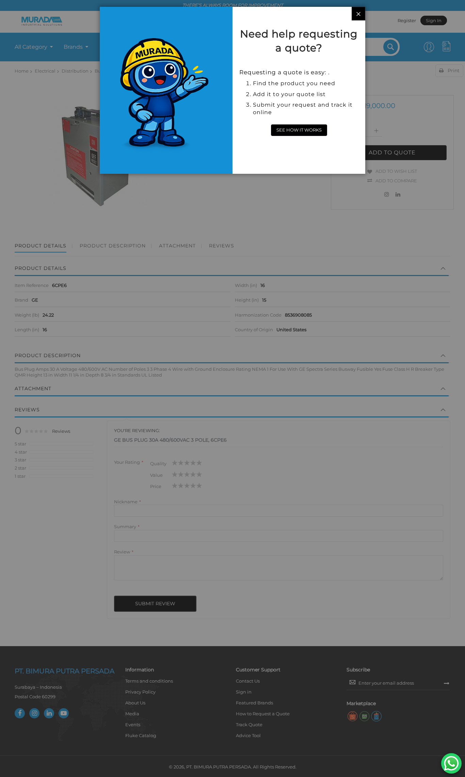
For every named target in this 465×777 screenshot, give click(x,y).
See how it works (299, 130)
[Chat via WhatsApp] (451, 763)
